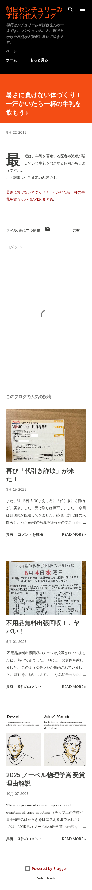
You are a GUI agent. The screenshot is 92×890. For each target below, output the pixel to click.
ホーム (11, 60)
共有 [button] (76, 230)
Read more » (74, 534)
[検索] (70, 9)
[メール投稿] (48, 230)
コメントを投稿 (30, 534)
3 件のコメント (30, 838)
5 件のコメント (30, 686)
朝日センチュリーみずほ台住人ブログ (34, 12)
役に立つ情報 (29, 230)
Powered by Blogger (49, 868)
